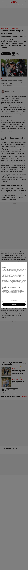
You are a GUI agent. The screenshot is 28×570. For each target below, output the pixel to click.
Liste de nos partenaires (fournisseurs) (9, 296)
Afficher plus (14, 300)
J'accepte (14, 304)
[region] (14, 285)
